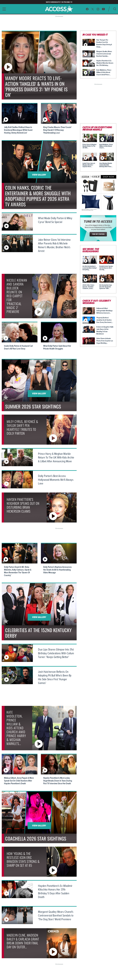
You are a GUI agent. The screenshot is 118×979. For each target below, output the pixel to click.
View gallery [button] (39, 174)
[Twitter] (92, 9)
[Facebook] (87, 9)
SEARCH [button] (114, 9)
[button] (3, 9)
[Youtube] (103, 9)
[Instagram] (98, 9)
